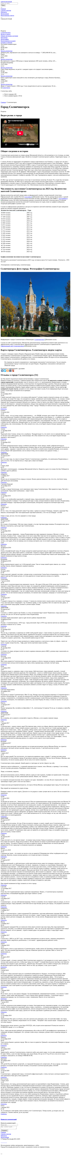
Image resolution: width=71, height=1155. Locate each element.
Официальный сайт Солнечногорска (12, 346)
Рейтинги (4, 12)
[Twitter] (5, 371)
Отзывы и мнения (6, 42)
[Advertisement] (10, 24)
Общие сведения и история (9, 36)
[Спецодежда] (5, 87)
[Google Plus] (13, 371)
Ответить (4, 409)
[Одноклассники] (7, 371)
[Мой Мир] (10, 371)
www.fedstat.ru (63, 198)
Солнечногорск (6, 32)
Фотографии (5, 39)
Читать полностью (6, 51)
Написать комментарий (9, 1119)
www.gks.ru (28, 197)
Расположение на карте (8, 41)
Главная (3, 9)
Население (4, 37)
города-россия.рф (6, 1)
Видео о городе (5, 34)
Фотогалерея (5, 14)
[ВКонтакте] (2, 371)
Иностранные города (7, 15)
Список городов (6, 10)
